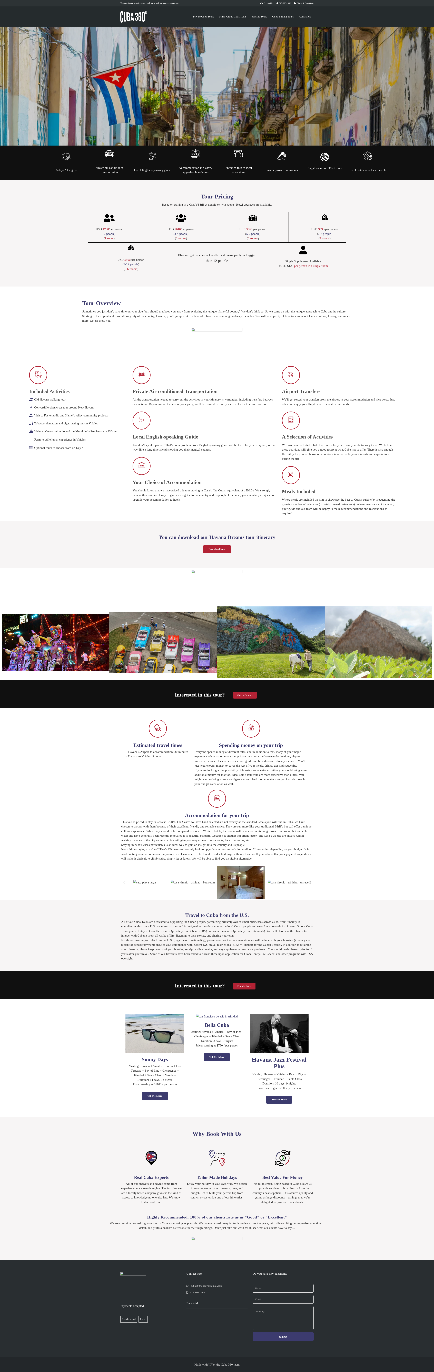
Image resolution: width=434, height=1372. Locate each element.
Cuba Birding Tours (283, 16)
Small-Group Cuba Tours (232, 16)
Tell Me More (154, 1095)
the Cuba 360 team (228, 1364)
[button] (245, 695)
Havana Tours (259, 16)
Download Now (217, 549)
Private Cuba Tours (203, 16)
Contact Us (305, 16)
